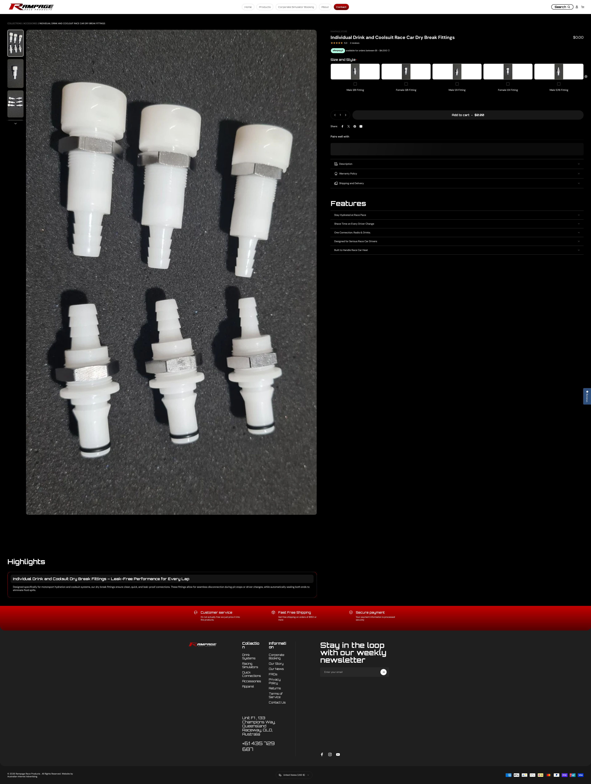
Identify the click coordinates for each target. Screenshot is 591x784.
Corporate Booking (276, 656)
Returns (275, 688)
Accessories (30, 23)
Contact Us (277, 702)
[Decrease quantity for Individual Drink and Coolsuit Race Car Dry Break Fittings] (334, 115)
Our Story (276, 663)
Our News (276, 669)
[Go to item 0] (15, 43)
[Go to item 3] (15, 103)
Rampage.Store (339, 31)
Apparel (248, 686)
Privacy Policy (275, 681)
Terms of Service (276, 695)
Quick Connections (251, 674)
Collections (14, 23)
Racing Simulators (250, 665)
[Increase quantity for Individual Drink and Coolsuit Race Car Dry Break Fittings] (346, 115)
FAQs (273, 674)
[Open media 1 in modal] (171, 288)
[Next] (308, 295)
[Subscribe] (383, 672)
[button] (585, 76)
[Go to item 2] (15, 73)
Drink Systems (248, 656)
